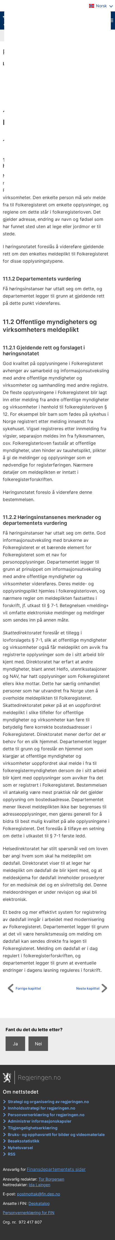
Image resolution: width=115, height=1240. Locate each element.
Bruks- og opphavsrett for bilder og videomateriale (56, 1134)
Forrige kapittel (28, 988)
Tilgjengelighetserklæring (33, 1127)
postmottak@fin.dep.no (38, 1193)
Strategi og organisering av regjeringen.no (48, 1101)
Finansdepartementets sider (56, 1169)
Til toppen (60, 1010)
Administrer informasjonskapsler (39, 1121)
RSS (11, 1154)
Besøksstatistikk (23, 1141)
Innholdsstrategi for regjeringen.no (41, 1108)
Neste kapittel (87, 988)
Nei (38, 1043)
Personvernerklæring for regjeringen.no (46, 1114)
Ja (15, 1043)
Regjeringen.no (39, 1077)
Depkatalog (39, 1203)
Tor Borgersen (51, 1179)
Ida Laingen (39, 1184)
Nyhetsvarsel (20, 1147)
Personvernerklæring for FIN (28, 1212)
